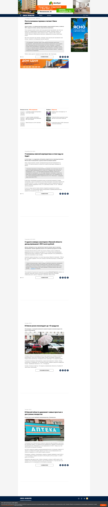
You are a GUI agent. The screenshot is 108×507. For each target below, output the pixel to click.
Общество (38, 18)
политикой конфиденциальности (7, 505)
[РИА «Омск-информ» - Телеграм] (84, 498)
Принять (103, 505)
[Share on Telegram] (65, 57)
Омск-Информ (28, 15)
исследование (33, 109)
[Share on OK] (62, 57)
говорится (33, 268)
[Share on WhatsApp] (67, 57)
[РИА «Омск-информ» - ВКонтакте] (79, 498)
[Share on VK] (60, 57)
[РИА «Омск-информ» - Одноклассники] (82, 498)
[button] (20, 15)
